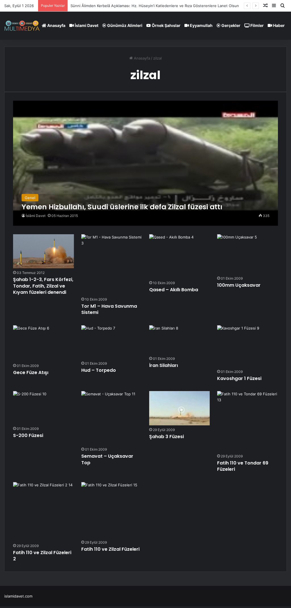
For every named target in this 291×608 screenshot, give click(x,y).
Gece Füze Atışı (30, 372)
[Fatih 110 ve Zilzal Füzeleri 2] (42, 511)
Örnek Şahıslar (165, 25)
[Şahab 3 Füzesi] (179, 408)
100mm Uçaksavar (239, 285)
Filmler (257, 25)
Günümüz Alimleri (124, 25)
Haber (278, 25)
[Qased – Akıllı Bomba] (171, 256)
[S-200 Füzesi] (29, 407)
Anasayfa (55, 25)
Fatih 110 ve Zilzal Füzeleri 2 (42, 555)
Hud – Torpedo (98, 370)
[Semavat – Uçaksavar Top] (108, 418)
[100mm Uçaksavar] (237, 254)
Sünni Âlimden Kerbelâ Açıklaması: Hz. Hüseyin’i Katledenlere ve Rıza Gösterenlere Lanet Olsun (154, 5)
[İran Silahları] (163, 339)
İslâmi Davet (35, 216)
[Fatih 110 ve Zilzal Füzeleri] (109, 510)
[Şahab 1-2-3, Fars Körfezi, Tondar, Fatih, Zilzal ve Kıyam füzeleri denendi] (43, 251)
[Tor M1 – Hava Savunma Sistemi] (111, 264)
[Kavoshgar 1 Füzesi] (238, 346)
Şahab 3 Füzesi (166, 436)
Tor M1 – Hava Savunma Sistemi (109, 309)
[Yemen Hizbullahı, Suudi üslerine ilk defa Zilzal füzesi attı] (145, 163)
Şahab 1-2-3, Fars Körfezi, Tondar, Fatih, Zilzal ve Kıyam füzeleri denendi (43, 285)
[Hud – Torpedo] (98, 342)
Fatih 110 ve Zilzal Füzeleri (110, 549)
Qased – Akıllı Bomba (173, 289)
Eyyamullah (201, 25)
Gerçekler (230, 25)
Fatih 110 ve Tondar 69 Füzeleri (242, 466)
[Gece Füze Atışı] (31, 343)
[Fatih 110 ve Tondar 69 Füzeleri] (247, 421)
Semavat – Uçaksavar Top (107, 459)
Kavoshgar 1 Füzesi (239, 378)
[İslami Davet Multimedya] (22, 25)
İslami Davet (86, 25)
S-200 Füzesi (28, 435)
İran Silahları (163, 365)
